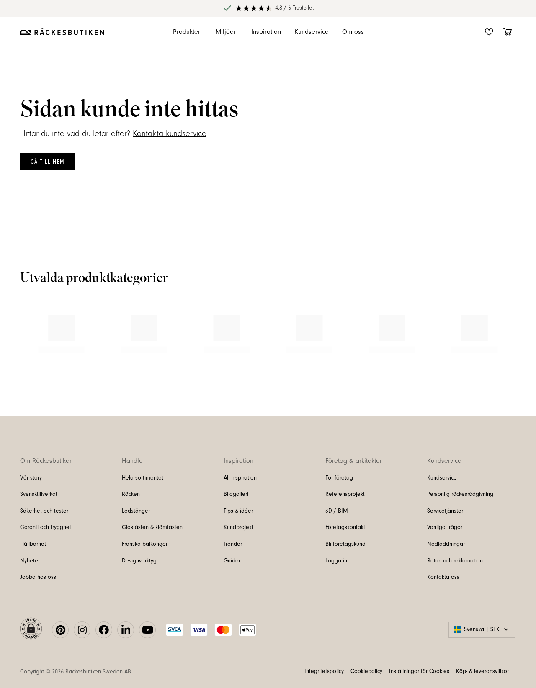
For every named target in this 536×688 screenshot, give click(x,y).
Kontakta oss (443, 577)
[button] (31, 630)
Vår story (31, 478)
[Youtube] (147, 629)
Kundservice (442, 478)
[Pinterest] (60, 629)
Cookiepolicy (366, 671)
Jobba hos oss (38, 577)
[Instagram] (82, 629)
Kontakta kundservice (169, 133)
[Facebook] (103, 629)
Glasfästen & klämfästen (152, 527)
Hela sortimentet (142, 478)
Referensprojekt (345, 494)
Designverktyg (139, 560)
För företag (339, 478)
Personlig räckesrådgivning (460, 494)
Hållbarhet (33, 544)
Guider (232, 560)
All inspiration (240, 478)
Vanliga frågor (444, 527)
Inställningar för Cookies (419, 671)
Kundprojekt (238, 527)
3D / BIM (336, 511)
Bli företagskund (345, 544)
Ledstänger (136, 511)
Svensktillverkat (38, 494)
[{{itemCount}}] (507, 31)
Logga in (336, 560)
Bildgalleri (236, 494)
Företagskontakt (345, 527)
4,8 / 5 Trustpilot (294, 8)
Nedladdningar (446, 544)
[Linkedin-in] (125, 629)
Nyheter (30, 560)
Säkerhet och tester (44, 511)
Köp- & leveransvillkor (482, 671)
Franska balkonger (145, 544)
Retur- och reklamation (455, 560)
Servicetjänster (445, 511)
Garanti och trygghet (45, 527)
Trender (233, 544)
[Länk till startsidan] (62, 31)
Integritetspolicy (324, 671)
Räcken (131, 494)
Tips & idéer (238, 511)
